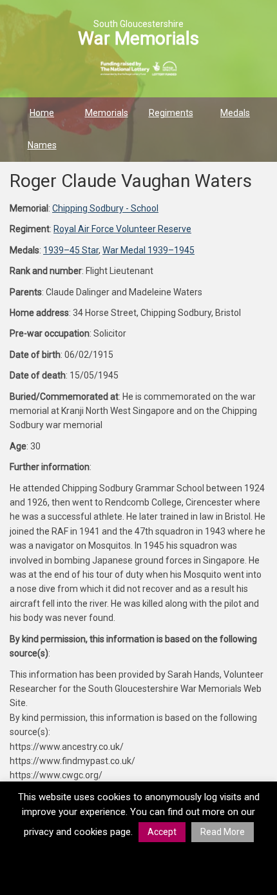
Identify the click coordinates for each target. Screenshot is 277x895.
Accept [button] (162, 832)
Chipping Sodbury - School (105, 208)
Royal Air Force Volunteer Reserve (122, 229)
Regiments (171, 113)
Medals (235, 113)
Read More (222, 832)
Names (42, 145)
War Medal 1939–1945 (148, 250)
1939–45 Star (71, 250)
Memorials (106, 113)
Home (42, 113)
